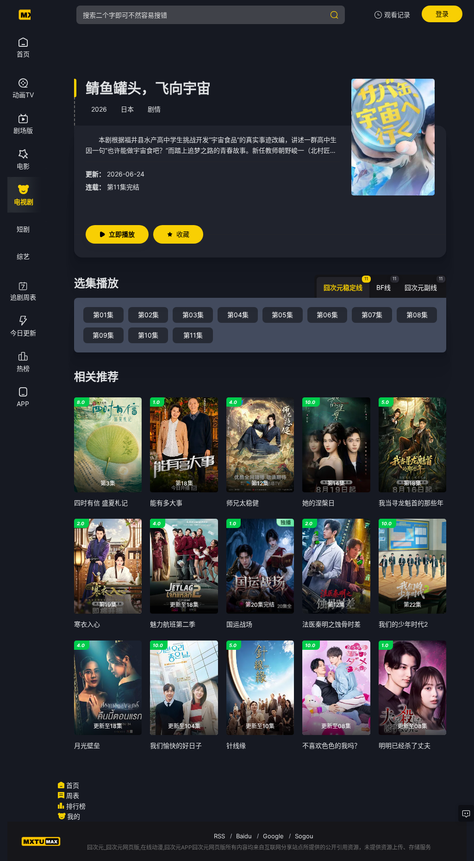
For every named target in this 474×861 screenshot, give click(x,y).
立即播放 (122, 234)
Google (273, 836)
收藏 (182, 234)
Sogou (304, 836)
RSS (219, 836)
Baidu (244, 836)
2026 (99, 109)
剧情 (154, 109)
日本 (127, 109)
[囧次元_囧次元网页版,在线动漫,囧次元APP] (23, 14)
